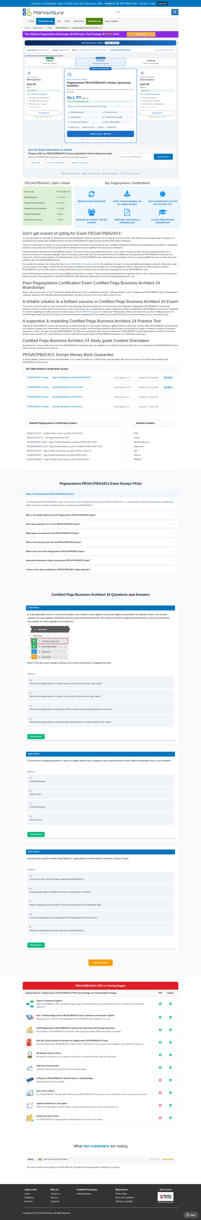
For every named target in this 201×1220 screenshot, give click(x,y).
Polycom (137, 455)
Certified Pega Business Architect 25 (67, 407)
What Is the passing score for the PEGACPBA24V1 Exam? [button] (53, 542)
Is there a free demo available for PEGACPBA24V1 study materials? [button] (58, 569)
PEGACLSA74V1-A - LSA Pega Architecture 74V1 (48, 438)
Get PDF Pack (44, 113)
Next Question (100, 963)
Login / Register (111, 21)
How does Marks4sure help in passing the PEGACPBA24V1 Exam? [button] (58, 560)
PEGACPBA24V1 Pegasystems (89, 312)
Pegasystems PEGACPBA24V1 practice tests (78, 264)
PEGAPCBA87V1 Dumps (38, 378)
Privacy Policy (121, 1194)
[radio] (50, 62)
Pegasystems (38, 28)
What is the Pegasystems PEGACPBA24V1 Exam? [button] (50, 494)
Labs (59, 21)
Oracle (136, 438)
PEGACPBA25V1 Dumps (38, 407)
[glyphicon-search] (174, 12)
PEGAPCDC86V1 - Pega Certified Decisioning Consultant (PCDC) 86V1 (57, 455)
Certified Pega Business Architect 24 (92, 50)
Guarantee (55, 1202)
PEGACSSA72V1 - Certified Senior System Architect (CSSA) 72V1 (55, 433)
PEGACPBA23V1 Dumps (38, 397)
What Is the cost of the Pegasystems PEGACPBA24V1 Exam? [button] (55, 551)
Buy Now (168, 378)
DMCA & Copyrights (124, 1202)
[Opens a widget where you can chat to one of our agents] (190, 1215)
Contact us (55, 1194)
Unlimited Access (45, 21)
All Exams (29, 1202)
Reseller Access (94, 21)
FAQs (67, 21)
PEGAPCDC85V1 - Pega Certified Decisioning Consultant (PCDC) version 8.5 (59, 451)
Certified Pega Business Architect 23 (67, 397)
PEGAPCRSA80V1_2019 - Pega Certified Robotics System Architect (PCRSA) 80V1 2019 (64, 447)
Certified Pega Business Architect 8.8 (67, 387)
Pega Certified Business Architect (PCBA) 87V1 (71, 378)
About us (54, 1198)
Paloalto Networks (141, 442)
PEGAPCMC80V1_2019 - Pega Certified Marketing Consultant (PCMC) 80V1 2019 (62, 442)
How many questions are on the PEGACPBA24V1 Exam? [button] (53, 524)
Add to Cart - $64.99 (100, 134)
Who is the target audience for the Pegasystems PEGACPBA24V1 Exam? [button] (61, 515)
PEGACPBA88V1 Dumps (38, 387)
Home (31, 21)
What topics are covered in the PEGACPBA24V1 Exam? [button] (52, 533)
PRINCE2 (138, 460)
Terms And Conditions (125, 1198)
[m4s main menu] (25, 21)
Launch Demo (163, 156)
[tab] (100, 494)
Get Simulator (157, 113)
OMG (136, 433)
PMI (135, 451)
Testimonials (79, 21)
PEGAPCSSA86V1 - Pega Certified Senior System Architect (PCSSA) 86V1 (58, 460)
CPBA (49, 28)
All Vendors (29, 1198)
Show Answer (36, 737)
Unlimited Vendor (84, 1194)
